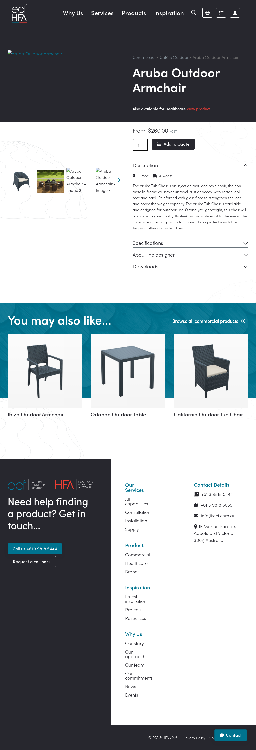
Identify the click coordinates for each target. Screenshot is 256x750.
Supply (132, 529)
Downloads (145, 266)
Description (145, 164)
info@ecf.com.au (218, 515)
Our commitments (139, 675)
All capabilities (136, 501)
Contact (234, 735)
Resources (135, 618)
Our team (134, 665)
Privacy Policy (195, 737)
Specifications (148, 242)
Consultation (137, 512)
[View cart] (207, 13)
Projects (133, 609)
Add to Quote (177, 144)
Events (131, 695)
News (130, 686)
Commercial (144, 57)
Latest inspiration (135, 598)
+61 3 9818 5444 (216, 494)
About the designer (154, 254)
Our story (134, 643)
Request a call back (32, 561)
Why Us (73, 12)
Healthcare (136, 563)
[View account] (235, 13)
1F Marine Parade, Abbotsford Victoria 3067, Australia (215, 533)
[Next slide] (117, 180)
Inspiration (169, 12)
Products (134, 12)
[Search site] (193, 12)
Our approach (135, 654)
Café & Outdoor (174, 57)
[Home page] (19, 14)
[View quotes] (221, 13)
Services (102, 12)
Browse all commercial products (205, 321)
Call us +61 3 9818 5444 (35, 549)
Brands (132, 571)
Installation (136, 520)
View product (198, 108)
